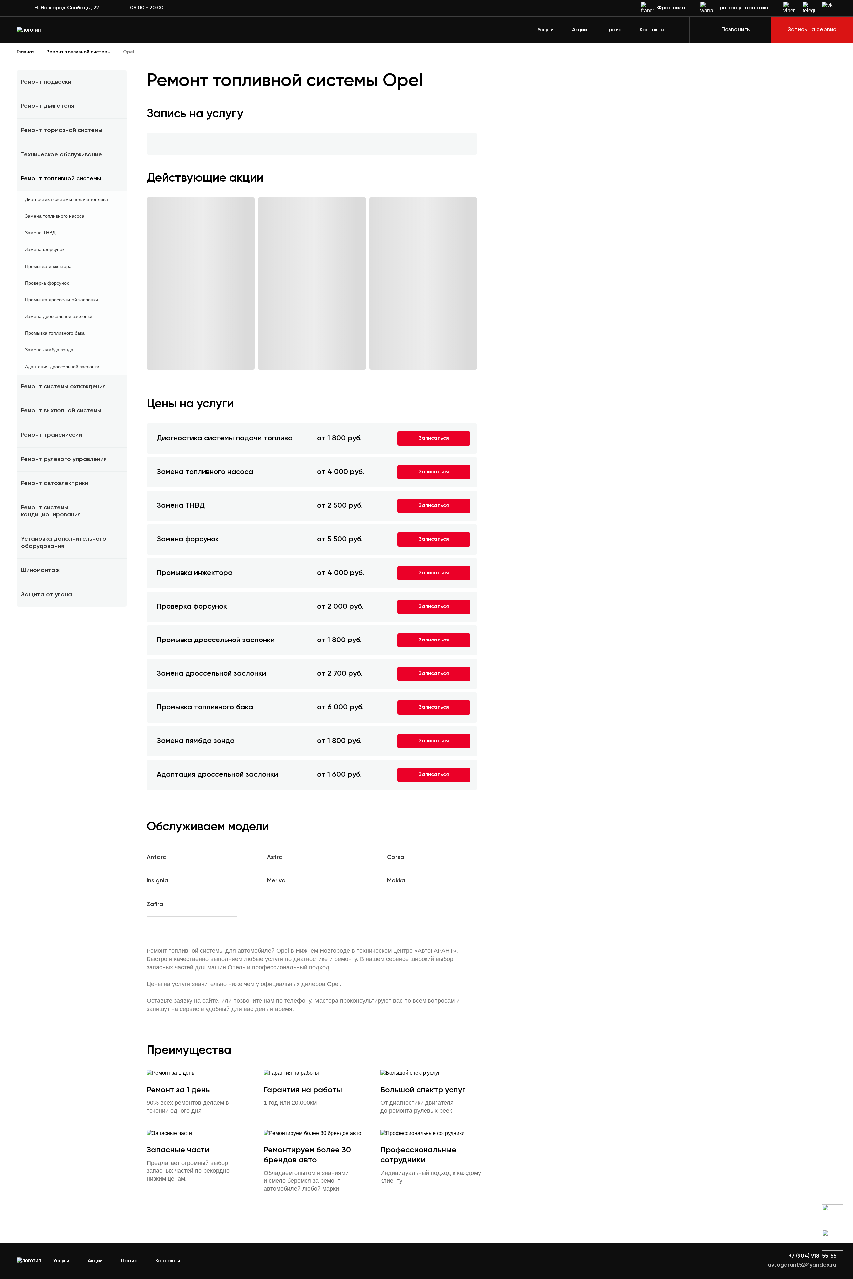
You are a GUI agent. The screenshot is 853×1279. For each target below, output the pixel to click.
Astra (275, 857)
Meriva (276, 881)
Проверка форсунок (47, 283)
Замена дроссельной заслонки (58, 316)
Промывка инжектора (48, 266)
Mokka (396, 881)
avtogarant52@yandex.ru (802, 1265)
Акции (579, 30)
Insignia (157, 881)
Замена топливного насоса (54, 216)
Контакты (652, 30)
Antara (157, 857)
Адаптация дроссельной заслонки (62, 366)
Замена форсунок (44, 249)
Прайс (613, 30)
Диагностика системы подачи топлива (66, 199)
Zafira (155, 904)
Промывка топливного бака (55, 333)
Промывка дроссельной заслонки (61, 299)
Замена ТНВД (40, 232)
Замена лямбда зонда (49, 349)
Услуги (545, 30)
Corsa (395, 857)
